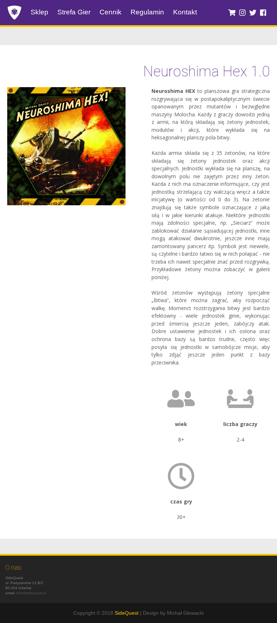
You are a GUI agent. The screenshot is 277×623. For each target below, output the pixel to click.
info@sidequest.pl (31, 593)
